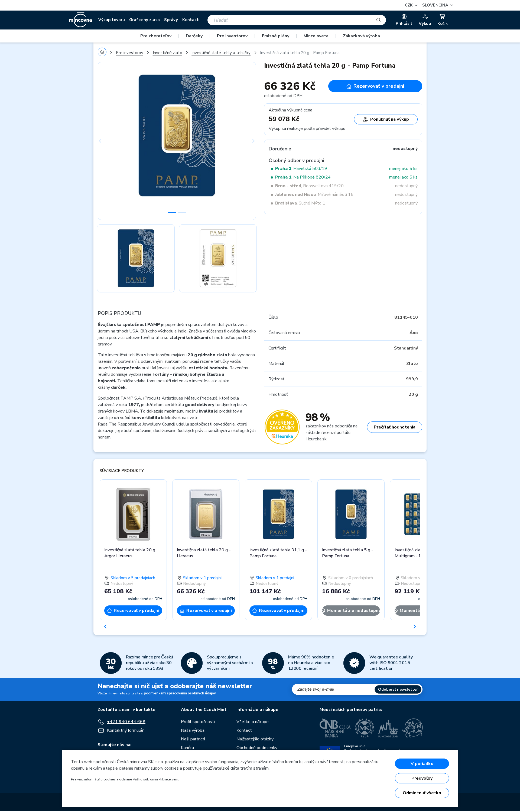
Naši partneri (193, 739)
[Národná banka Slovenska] (412, 727)
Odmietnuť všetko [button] (422, 793)
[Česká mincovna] (80, 20)
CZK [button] (409, 5)
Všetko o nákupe (252, 722)
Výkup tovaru (111, 19)
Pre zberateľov (155, 36)
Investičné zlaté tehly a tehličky (221, 52)
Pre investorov (232, 36)
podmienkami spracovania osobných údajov (180, 693)
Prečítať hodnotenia (394, 427)
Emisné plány (275, 36)
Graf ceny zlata (144, 19)
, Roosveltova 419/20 (309, 186)
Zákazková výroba (361, 36)
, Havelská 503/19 (301, 169)
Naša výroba (192, 730)
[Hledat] (378, 20)
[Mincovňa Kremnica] (364, 727)
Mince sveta (316, 36)
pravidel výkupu (330, 128)
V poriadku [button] (422, 764)
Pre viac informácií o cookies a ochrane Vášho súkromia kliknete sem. (125, 779)
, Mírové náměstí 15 (314, 194)
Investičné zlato (167, 52)
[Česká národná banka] (335, 727)
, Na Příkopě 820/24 (303, 177)
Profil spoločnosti (198, 722)
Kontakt (190, 19)
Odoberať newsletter (398, 689)
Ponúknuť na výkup (389, 119)
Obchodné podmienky (256, 748)
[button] (437, 5)
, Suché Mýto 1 (300, 203)
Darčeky (194, 36)
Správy (171, 19)
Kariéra (187, 748)
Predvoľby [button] (422, 778)
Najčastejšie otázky (255, 739)
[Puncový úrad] (388, 727)
